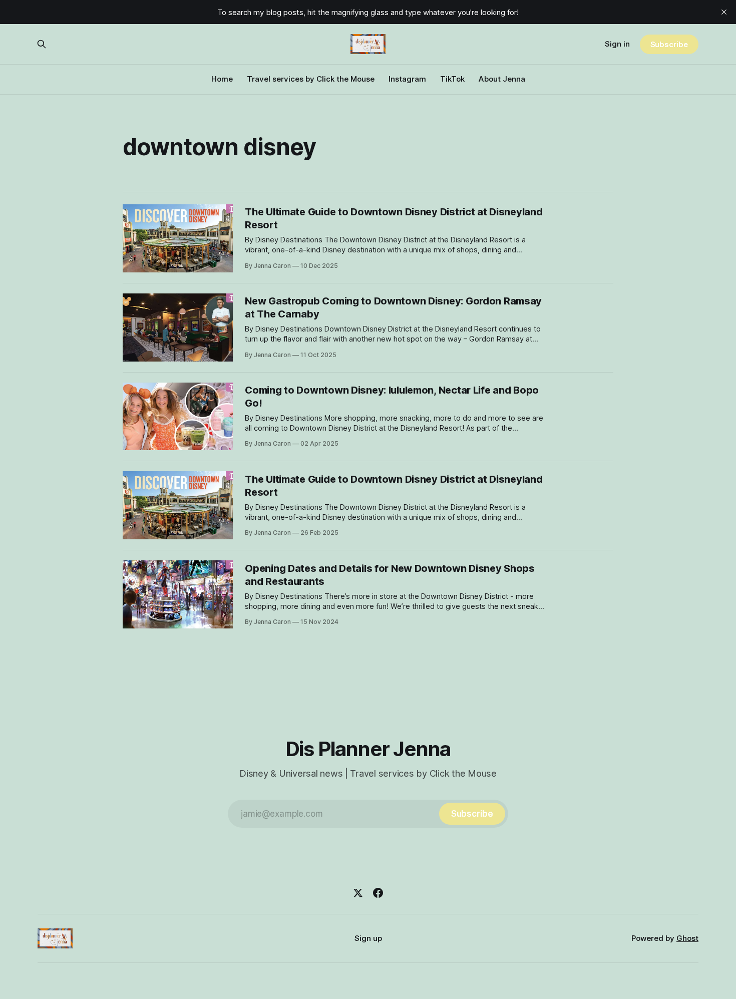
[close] (724, 12)
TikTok (452, 79)
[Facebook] (378, 893)
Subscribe (669, 44)
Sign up (368, 938)
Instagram (407, 79)
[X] (358, 893)
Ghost (687, 938)
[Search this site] (42, 44)
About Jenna (502, 79)
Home (222, 79)
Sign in (617, 44)
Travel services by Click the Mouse (311, 79)
